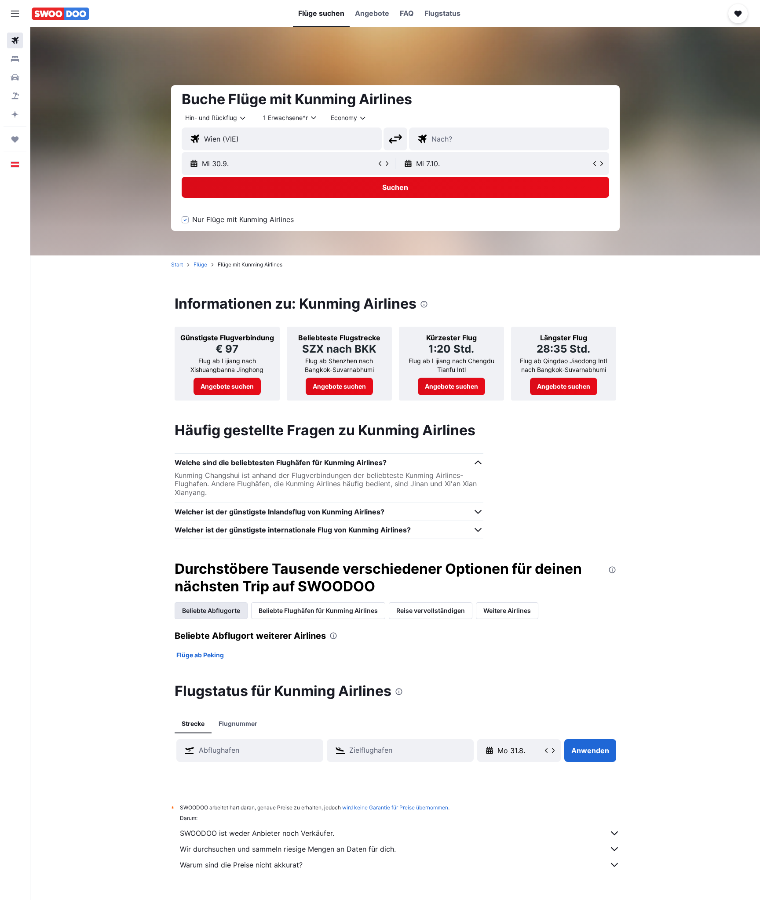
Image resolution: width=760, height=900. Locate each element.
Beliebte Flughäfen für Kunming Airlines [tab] (318, 610)
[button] (15, 13)
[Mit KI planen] (15, 114)
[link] (227, 386)
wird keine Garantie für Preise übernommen (395, 807)
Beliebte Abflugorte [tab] (211, 610)
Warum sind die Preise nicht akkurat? (241, 864)
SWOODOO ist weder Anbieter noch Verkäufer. (257, 833)
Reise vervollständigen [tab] (430, 610)
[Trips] (15, 139)
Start (177, 264)
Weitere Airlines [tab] (507, 610)
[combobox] (216, 117)
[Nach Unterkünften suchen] (15, 59)
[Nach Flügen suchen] (15, 40)
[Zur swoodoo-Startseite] (60, 13)
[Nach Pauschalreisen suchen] (15, 96)
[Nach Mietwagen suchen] (15, 77)
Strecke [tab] (193, 723)
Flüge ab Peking (200, 655)
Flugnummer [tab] (238, 723)
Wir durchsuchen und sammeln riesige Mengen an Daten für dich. (288, 849)
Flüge (200, 264)
